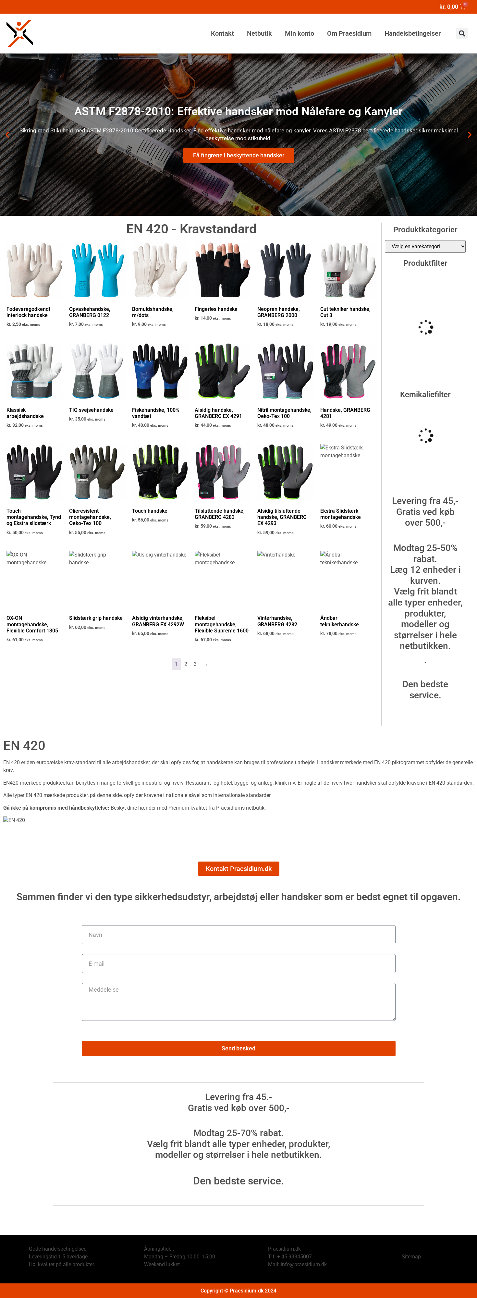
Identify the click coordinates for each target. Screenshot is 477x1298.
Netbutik (259, 33)
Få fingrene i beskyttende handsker (238, 155)
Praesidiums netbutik (240, 808)
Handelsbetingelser (413, 33)
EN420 (10, 783)
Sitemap (411, 1257)
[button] (462, 33)
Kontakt (222, 33)
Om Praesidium (349, 33)
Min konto (299, 33)
